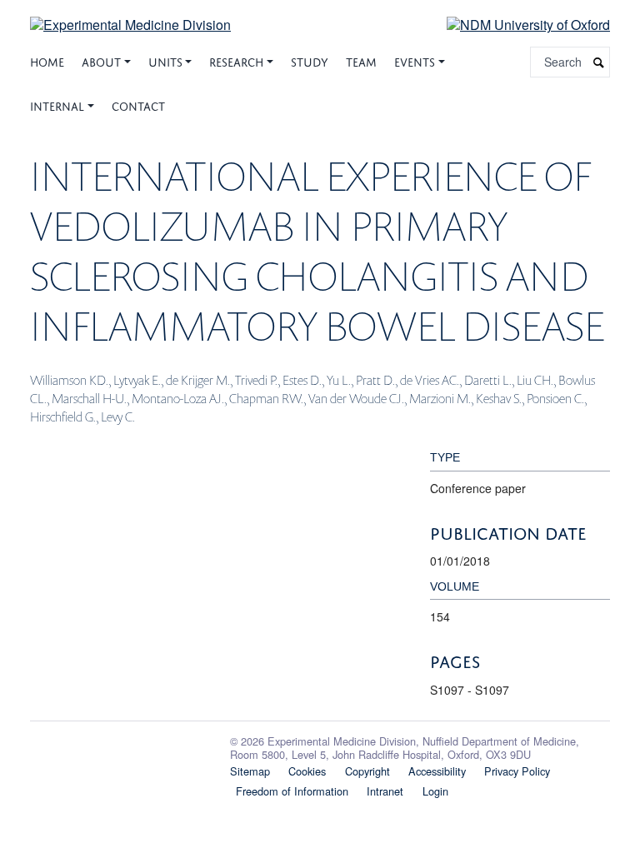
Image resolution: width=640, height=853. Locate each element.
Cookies (307, 771)
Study (309, 60)
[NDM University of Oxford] (516, 23)
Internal (57, 104)
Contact (138, 104)
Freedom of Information (292, 791)
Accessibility (437, 771)
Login (435, 791)
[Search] (599, 62)
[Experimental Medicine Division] (130, 14)
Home (47, 60)
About (101, 60)
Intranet (385, 791)
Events (414, 60)
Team (361, 60)
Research (236, 60)
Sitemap (250, 771)
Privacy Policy (517, 771)
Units (165, 60)
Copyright (367, 771)
